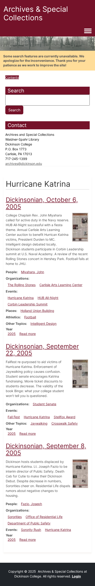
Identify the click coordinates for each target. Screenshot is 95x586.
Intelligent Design (43, 324)
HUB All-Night (48, 298)
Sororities (15, 517)
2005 (12, 334)
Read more (27, 334)
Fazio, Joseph (31, 504)
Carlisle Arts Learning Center (60, 285)
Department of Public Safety (29, 523)
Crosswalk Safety (64, 423)
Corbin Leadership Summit (28, 304)
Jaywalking (39, 423)
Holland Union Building (37, 311)
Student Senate (44, 404)
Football (30, 317)
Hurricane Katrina (21, 298)
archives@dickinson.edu (23, 164)
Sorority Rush (31, 530)
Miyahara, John (32, 272)
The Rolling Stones (22, 285)
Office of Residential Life (44, 517)
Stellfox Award (64, 417)
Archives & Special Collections (35, 13)
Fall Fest (14, 417)
